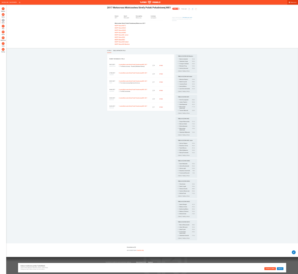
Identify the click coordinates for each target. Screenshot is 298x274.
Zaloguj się (5, 2)
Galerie (3, 34)
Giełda (3, 46)
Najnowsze (293, 2)
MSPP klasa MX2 (120, 37)
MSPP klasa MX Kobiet (122, 42)
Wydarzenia (3, 40)
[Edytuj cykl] (294, 252)
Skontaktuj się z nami (187, 17)
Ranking (3, 51)
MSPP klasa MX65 (120, 30)
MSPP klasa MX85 (120, 32)
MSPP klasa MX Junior (121, 35)
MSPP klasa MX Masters (122, 44)
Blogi (3, 28)
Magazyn (3, 11)
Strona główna (270, 268)
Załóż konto (13, 2)
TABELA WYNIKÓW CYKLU (119, 50)
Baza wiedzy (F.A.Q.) (141, 262)
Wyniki (3, 22)
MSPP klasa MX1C (120, 25)
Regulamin (150, 262)
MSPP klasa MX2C (120, 28)
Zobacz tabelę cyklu (184, 71)
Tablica (3, 17)
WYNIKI (161, 65)
